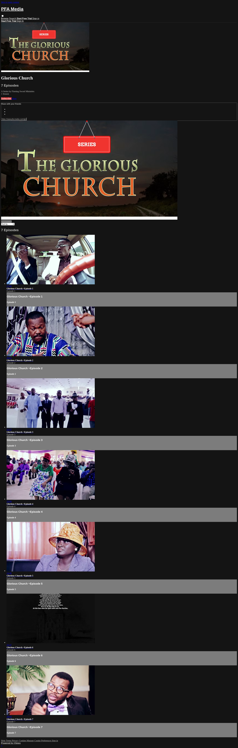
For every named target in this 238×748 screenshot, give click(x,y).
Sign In (20, 21)
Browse (5, 18)
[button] (2, 16)
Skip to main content (10, 2)
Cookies (23, 740)
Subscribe (6, 98)
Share (14, 98)
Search (13, 18)
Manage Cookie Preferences (39, 740)
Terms (9, 740)
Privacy (15, 740)
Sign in (35, 18)
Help (3, 740)
